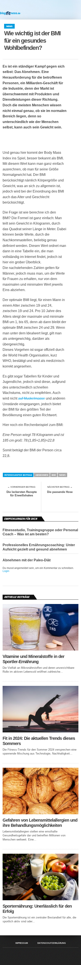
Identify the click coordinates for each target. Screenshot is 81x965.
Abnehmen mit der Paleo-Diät (27, 560)
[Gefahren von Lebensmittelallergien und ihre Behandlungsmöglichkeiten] (41, 813)
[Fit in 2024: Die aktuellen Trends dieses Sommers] (41, 731)
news (62, 474)
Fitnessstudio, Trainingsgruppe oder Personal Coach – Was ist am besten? (40, 532)
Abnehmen (41, 474)
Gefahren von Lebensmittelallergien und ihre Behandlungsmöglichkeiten (40, 823)
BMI (54, 474)
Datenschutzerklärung (51, 943)
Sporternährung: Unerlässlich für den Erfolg (37, 909)
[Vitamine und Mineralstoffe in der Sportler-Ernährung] (41, 649)
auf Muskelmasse (31, 398)
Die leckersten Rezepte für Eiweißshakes (21, 493)
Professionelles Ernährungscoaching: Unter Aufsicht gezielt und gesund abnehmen (39, 547)
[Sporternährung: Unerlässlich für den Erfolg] (41, 899)
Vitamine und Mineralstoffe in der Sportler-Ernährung (33, 659)
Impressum (21, 943)
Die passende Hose (60, 492)
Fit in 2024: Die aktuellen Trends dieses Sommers (39, 741)
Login (6, 571)
